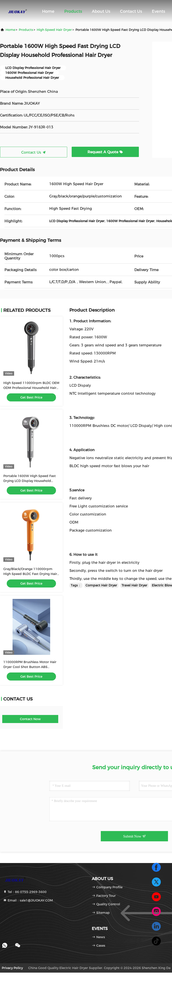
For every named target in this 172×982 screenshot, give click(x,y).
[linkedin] (156, 926)
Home (48, 11)
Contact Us (131, 11)
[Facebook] (156, 867)
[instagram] (156, 911)
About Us (101, 11)
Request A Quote (103, 152)
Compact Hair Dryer (101, 585)
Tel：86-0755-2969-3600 (27, 892)
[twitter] (156, 882)
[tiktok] (156, 941)
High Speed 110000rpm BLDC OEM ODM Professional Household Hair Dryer (31, 388)
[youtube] (156, 897)
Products (73, 11)
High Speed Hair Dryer (54, 30)
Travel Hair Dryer (134, 585)
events (158, 11)
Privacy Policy (12, 968)
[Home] (18, 11)
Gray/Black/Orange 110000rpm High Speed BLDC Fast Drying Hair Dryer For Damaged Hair (30, 574)
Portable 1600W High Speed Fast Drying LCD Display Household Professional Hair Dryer (29, 481)
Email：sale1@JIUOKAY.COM (30, 900)
